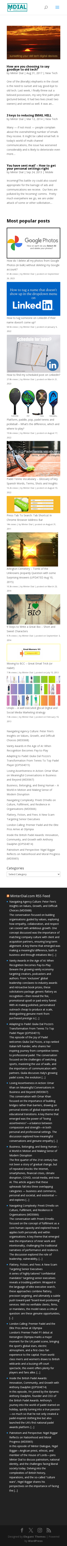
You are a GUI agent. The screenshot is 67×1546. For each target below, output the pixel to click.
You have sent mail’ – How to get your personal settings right (31, 167)
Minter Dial (16, 73)
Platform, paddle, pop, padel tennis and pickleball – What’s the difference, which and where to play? (33, 424)
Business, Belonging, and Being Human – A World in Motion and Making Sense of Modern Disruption (33, 790)
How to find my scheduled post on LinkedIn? (33, 375)
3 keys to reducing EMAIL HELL (29, 115)
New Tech (51, 73)
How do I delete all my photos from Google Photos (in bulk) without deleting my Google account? (33, 265)
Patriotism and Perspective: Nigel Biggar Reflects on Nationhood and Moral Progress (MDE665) (33, 854)
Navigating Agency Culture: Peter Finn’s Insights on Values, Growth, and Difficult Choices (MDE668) (31, 735)
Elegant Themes (34, 1536)
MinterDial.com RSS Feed (30, 896)
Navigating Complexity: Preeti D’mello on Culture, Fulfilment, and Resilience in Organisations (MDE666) (31, 804)
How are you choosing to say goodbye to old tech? (28, 67)
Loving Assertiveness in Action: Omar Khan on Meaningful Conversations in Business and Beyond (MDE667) (32, 775)
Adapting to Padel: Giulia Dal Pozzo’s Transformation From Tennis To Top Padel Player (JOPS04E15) (33, 760)
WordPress (35, 1541)
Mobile (49, 172)
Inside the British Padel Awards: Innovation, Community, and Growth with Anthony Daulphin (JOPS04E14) (33, 839)
